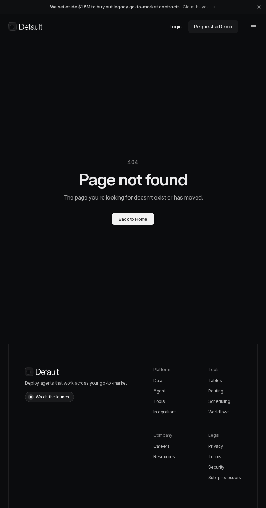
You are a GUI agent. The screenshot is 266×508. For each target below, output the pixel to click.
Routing (215, 391)
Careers (161, 446)
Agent (159, 391)
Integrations (165, 411)
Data (157, 380)
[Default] (25, 26)
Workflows (218, 411)
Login (175, 26)
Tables (215, 380)
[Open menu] (253, 27)
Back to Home (133, 219)
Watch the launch (52, 396)
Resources (164, 456)
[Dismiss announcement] (259, 7)
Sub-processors (224, 477)
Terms (214, 456)
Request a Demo (213, 26)
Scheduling (219, 401)
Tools (159, 401)
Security (216, 467)
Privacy (215, 446)
